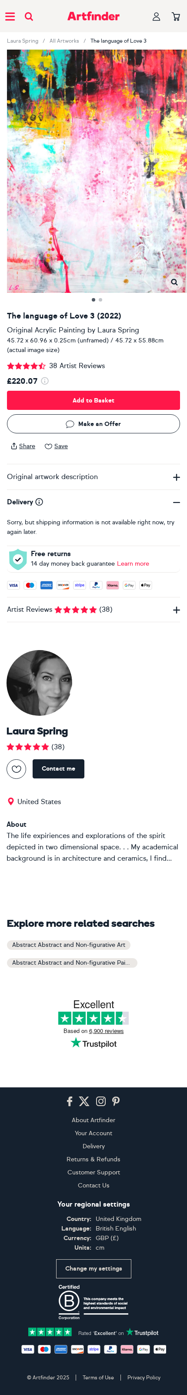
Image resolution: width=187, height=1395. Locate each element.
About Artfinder (93, 1120)
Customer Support (93, 1172)
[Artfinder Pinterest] (116, 1101)
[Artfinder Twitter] (84, 1101)
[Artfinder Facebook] (69, 1101)
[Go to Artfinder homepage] (93, 16)
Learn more (133, 563)
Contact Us (94, 1185)
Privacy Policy (143, 1378)
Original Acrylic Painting (46, 330)
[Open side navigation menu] (10, 16)
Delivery (94, 1146)
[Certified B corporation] (93, 1302)
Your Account (93, 1133)
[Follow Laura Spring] (16, 769)
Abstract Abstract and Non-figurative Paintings (74, 962)
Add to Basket (93, 400)
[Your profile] (156, 16)
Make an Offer (99, 424)
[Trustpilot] (93, 1331)
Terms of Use (98, 1378)
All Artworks (64, 41)
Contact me (58, 768)
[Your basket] (176, 17)
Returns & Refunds (93, 1159)
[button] (174, 282)
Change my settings (93, 1268)
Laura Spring (22, 41)
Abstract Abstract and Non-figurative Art (68, 945)
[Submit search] (29, 16)
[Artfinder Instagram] (101, 1101)
